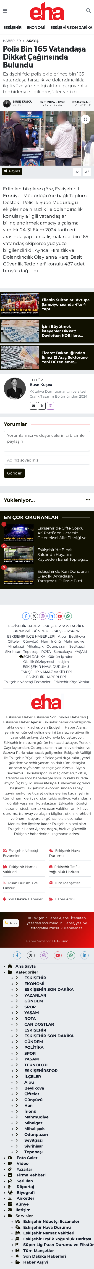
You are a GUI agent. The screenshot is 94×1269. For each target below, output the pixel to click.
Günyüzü (30, 641)
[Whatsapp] (68, 616)
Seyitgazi (77, 646)
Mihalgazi (16, 646)
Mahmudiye (74, 641)
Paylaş (14, 171)
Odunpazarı (57, 646)
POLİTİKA (33, 1047)
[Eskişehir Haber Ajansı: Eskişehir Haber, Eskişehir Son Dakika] (47, 10)
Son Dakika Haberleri (26, 899)
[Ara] (88, 11)
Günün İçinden (60, 657)
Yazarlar (24, 1169)
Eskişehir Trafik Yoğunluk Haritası (64, 869)
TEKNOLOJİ (35, 1065)
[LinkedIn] (51, 616)
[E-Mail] (33, 406)
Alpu (62, 636)
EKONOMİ (36, 28)
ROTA (46, 652)
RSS (13, 923)
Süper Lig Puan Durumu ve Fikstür (58, 1244)
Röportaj (25, 1186)
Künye (22, 1204)
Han (44, 641)
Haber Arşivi (65, 899)
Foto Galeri (27, 1157)
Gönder (14, 473)
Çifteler (14, 641)
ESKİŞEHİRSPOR (66, 631)
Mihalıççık (35, 646)
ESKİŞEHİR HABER (24, 626)
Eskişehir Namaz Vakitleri (20, 869)
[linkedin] (85, 955)
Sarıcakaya (63, 652)
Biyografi (25, 1192)
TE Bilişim (60, 941)
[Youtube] (59, 616)
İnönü (56, 641)
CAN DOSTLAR (38, 1024)
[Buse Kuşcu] (15, 388)
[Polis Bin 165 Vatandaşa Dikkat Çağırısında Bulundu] (47, 138)
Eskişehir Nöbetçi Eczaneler (27, 682)
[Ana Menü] (5, 11)
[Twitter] (42, 406)
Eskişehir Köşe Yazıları (71, 682)
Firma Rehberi (31, 1175)
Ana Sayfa (26, 966)
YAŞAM (81, 652)
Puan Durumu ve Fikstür (20, 885)
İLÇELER (32, 1076)
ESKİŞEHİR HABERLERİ (46, 677)
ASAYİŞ (32, 41)
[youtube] (58, 955)
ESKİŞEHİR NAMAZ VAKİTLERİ (46, 672)
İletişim (63, 662)
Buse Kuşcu (41, 385)
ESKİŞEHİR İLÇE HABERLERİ (31, 636)
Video (22, 1163)
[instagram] (44, 955)
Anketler (25, 1198)
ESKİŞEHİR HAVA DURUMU (46, 667)
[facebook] (17, 955)
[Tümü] (88, 500)
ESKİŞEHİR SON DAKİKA (71, 28)
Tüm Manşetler (67, 883)
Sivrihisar (13, 652)
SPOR (29, 1007)
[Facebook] (26, 616)
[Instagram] (50, 406)
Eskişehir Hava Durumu (64, 853)
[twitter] (31, 955)
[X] (34, 616)
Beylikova (77, 636)
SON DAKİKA (34, 657)
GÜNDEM (40, 631)
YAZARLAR (34, 995)
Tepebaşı (30, 652)
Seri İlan (24, 1181)
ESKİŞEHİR (12, 28)
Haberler (12, 41)
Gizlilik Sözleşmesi (38, 662)
